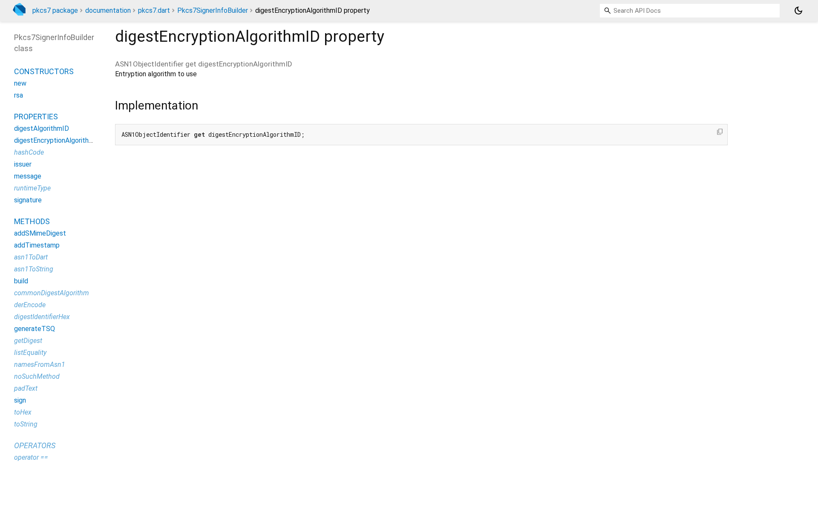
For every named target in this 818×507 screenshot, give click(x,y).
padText (25, 388)
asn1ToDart (31, 257)
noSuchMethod (37, 376)
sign (20, 400)
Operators (34, 445)
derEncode (30, 305)
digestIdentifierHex (42, 317)
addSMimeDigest (40, 233)
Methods (32, 221)
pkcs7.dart (154, 10)
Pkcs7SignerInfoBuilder (212, 10)
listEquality (30, 353)
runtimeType (32, 188)
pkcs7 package (55, 10)
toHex (23, 412)
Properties (36, 116)
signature (28, 200)
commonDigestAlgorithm (51, 293)
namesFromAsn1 (39, 364)
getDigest (28, 341)
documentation (108, 10)
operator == (31, 457)
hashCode (29, 152)
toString (25, 424)
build (21, 281)
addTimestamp (37, 245)
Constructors (44, 71)
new (20, 83)
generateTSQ (34, 329)
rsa (18, 95)
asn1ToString (33, 269)
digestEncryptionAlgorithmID (57, 140)
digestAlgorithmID (41, 128)
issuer (23, 164)
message (27, 176)
